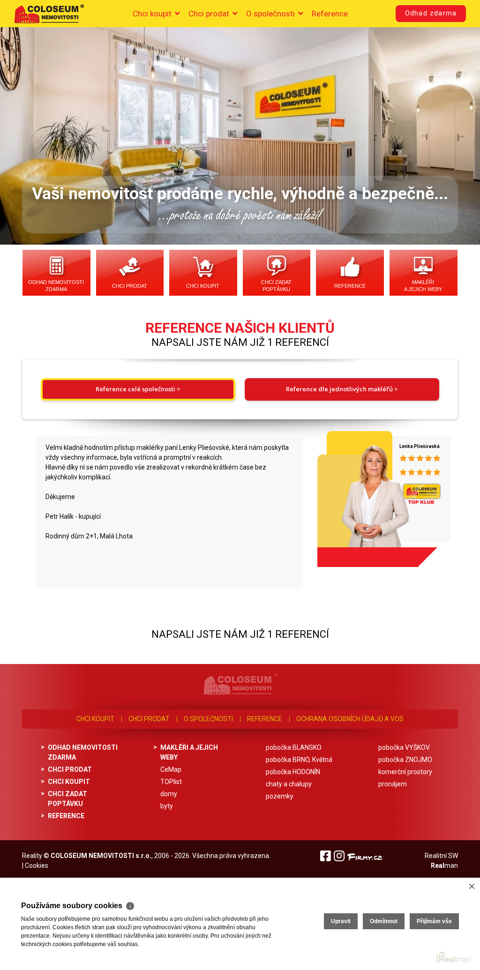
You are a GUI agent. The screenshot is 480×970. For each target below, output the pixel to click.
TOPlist (171, 781)
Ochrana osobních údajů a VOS (350, 719)
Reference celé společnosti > (138, 389)
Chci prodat (209, 13)
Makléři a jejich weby (423, 285)
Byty (166, 806)
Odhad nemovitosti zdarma (56, 285)
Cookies (36, 865)
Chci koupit (153, 13)
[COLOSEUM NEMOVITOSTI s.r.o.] (49, 13)
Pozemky (279, 796)
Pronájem (392, 784)
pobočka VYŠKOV (404, 747)
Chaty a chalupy (289, 784)
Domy (168, 794)
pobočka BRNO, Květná (299, 759)
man (444, 865)
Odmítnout (384, 921)
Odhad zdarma (431, 13)
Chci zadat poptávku (276, 285)
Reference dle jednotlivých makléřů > (342, 389)
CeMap (170, 769)
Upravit (341, 921)
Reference (330, 13)
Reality (32, 855)
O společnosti (271, 13)
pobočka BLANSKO (294, 747)
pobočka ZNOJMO (405, 759)
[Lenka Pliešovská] (358, 495)
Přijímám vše (434, 921)
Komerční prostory (405, 772)
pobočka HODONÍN (293, 772)
